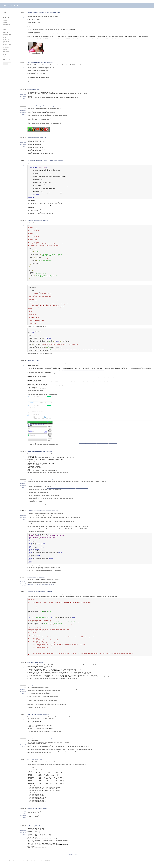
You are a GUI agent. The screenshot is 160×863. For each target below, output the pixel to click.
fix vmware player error (33, 89)
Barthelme (21, 860)
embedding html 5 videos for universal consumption (41, 738)
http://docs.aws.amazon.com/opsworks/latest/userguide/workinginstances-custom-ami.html (67, 488)
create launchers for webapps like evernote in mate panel (42, 106)
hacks (4, 19)
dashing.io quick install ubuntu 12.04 (37, 137)
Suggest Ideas (6, 39)
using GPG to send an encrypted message (38, 714)
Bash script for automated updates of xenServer (40, 591)
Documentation (6, 36)
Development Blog (7, 34)
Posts (50, 860)
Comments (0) (23, 19)
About (4, 14)
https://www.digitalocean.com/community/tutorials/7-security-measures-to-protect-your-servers (83, 370)
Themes (5, 43)
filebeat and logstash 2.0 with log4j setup (38, 220)
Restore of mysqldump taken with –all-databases (40, 451)
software (24, 742)
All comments (6, 51)
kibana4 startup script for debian (36, 577)
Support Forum (6, 41)
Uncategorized (23, 17)
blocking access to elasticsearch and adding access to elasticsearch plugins (46, 160)
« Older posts (73, 854)
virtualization (23, 596)
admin (25, 15)
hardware (5, 20)
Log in (4, 56)
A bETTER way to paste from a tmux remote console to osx (43, 511)
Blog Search (6, 59)
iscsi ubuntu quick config (34, 826)
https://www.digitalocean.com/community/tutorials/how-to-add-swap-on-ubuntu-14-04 (98, 443)
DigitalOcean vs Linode (33, 360)
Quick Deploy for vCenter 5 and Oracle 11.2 (39, 685)
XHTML (41, 860)
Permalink (24, 21)
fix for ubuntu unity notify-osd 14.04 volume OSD (40, 62)
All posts (5, 49)
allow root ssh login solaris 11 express (37, 808)
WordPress (15, 860)
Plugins (4, 37)
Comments (55, 860)
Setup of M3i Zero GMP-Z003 (35, 662)
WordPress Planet (7, 44)
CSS (45, 860)
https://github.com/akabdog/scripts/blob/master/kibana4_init (41, 584)
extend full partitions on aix (35, 759)
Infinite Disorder (10, 5)
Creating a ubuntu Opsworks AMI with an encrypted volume (43, 479)
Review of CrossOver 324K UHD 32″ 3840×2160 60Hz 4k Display (44, 12)
